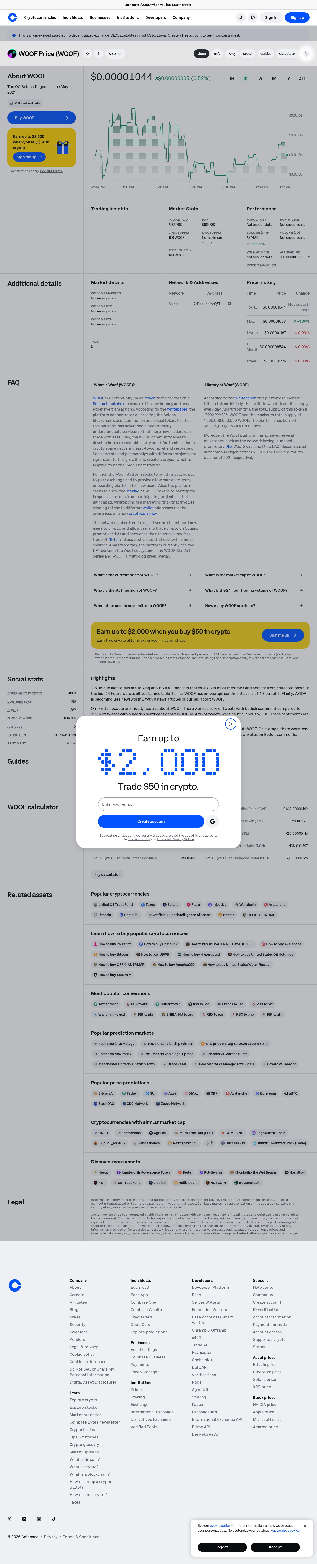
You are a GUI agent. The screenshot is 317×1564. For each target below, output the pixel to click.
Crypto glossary (84, 1444)
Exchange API (204, 1412)
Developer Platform (210, 1287)
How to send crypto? (88, 1494)
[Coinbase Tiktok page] (54, 1519)
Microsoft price (267, 1419)
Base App (139, 1294)
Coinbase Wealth (146, 1309)
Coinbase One (143, 1302)
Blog (74, 1309)
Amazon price (265, 1427)
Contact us (263, 1294)
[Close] (305, 1526)
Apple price (263, 1412)
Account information (272, 1317)
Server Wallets (206, 1302)
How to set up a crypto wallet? (90, 1484)
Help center (264, 1287)
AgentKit (200, 1389)
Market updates (84, 1452)
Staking (138, 1397)
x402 (196, 1337)
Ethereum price (267, 1372)
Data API (200, 1367)
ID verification (266, 1309)
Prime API (201, 1427)
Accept (275, 1547)
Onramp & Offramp (209, 1330)
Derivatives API (206, 1434)
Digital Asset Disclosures (93, 1382)
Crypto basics (82, 1429)
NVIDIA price (264, 1404)
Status (259, 1347)
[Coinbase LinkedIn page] (24, 1519)
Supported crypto (269, 1339)
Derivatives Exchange (151, 1419)
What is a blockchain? (90, 1474)
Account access (267, 1332)
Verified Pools (144, 1427)
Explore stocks (83, 1407)
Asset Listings (144, 1349)
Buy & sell (140, 1287)
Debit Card (140, 1324)
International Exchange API (217, 1419)
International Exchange (152, 1412)
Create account (267, 1302)
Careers (77, 1294)
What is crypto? (84, 1466)
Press (75, 1317)
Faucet (198, 1404)
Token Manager (145, 1372)
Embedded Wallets (209, 1309)
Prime (136, 1389)
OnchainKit (202, 1360)
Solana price (264, 1379)
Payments (140, 1364)
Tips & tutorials (84, 1437)
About (75, 1287)
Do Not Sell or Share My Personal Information (92, 1372)
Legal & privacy (84, 1347)
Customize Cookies (285, 1530)
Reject (222, 1547)
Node (197, 1382)
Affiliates (78, 1302)
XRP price (262, 1387)
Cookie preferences (88, 1361)
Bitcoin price (265, 1364)
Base (196, 1294)
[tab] (201, 53)
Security (77, 1324)
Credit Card (141, 1317)
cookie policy (220, 1526)
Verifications (204, 1374)
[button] (73, 17)
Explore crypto (83, 1400)
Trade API (201, 1345)
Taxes (75, 1502)
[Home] (12, 17)
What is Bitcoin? (85, 1459)
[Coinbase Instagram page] (39, 1519)
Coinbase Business (148, 1357)
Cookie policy (82, 1354)
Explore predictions (149, 1332)
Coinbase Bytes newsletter (95, 1422)
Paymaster (202, 1352)
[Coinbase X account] (9, 1519)
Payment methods (270, 1324)
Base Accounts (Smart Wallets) (212, 1320)
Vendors (77, 1339)
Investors (78, 1332)
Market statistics (85, 1414)
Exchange (140, 1404)
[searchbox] (115, 54)
